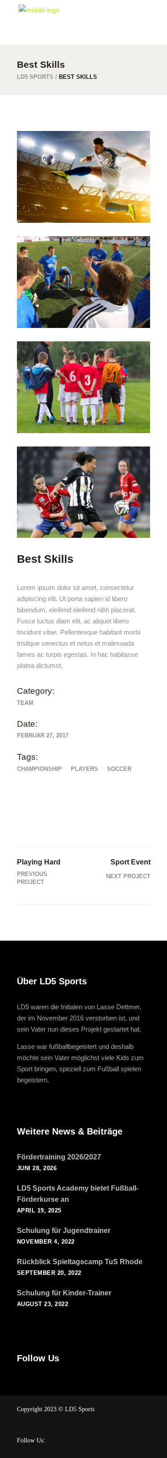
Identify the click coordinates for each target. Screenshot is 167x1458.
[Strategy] (84, 282)
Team (25, 703)
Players (84, 769)
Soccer (119, 769)
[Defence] (84, 492)
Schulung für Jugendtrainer (63, 1230)
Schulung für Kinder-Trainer (64, 1293)
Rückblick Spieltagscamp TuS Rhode (80, 1262)
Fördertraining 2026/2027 (59, 1157)
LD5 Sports (35, 77)
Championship (39, 769)
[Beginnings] (84, 387)
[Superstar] (84, 177)
